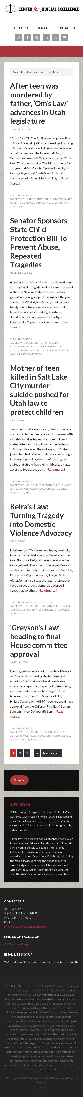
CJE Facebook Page (16, 944)
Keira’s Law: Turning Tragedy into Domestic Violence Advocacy (41, 519)
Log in (41, 1087)
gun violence (59, 488)
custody (15, 350)
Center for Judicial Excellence (41, 13)
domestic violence (32, 350)
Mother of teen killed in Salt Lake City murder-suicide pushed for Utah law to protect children (39, 389)
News (28, 195)
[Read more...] (56, 469)
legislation (56, 202)
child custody (35, 199)
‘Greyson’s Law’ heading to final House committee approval (39, 640)
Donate (19, 780)
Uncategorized (42, 602)
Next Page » (51, 753)
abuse (30, 342)
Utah (19, 206)
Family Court (53, 350)
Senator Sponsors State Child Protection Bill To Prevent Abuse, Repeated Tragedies (38, 242)
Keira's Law (63, 609)
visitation (37, 354)
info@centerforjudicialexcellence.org (26, 926)
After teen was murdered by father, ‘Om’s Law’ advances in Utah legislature (39, 103)
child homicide (54, 199)
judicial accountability (33, 202)
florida (55, 735)
